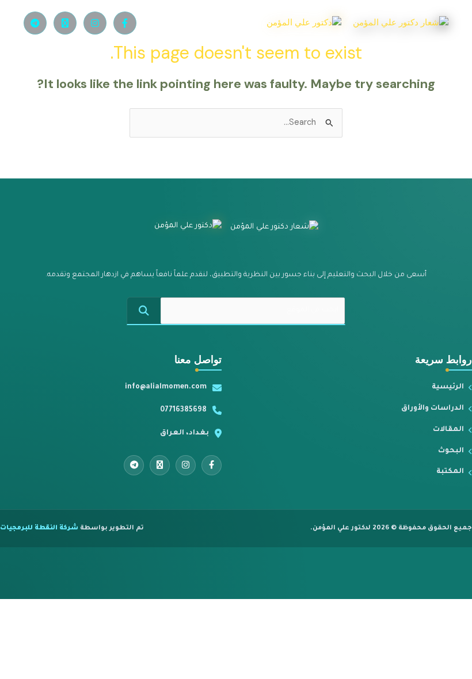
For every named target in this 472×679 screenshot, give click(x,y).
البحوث (451, 451)
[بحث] (144, 311)
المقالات (448, 430)
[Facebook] (124, 23)
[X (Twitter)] (65, 23)
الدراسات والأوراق (432, 409)
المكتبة (450, 472)
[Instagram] (94, 23)
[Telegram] (35, 23)
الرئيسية (448, 387)
